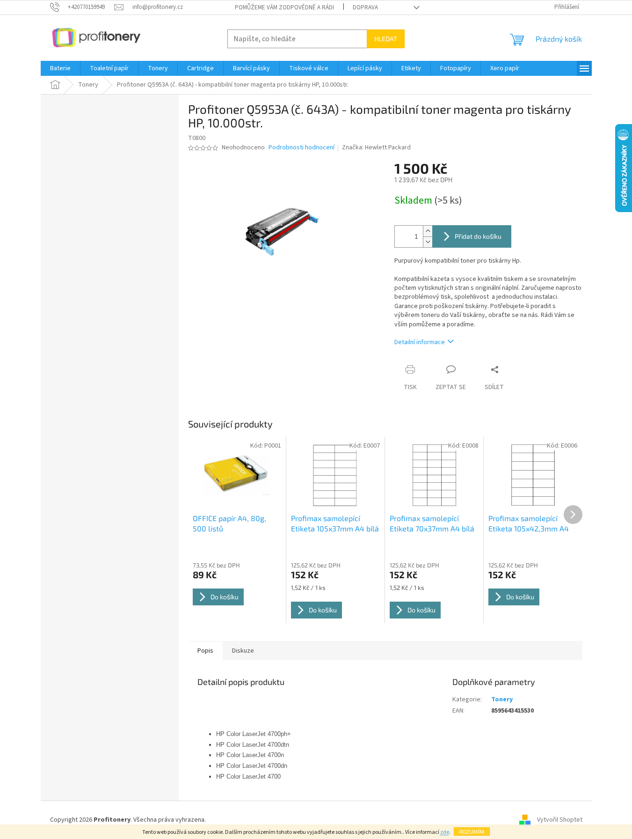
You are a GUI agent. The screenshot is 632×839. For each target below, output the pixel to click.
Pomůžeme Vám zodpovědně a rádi (284, 7)
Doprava (365, 7)
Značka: (376, 147)
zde (444, 832)
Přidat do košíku (478, 236)
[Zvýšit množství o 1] (427, 231)
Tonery (502, 699)
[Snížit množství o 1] (427, 241)
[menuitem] (60, 68)
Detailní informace (419, 342)
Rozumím (472, 831)
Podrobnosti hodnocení (301, 147)
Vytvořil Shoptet (559, 819)
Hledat (385, 39)
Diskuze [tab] (243, 650)
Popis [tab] (205, 650)
